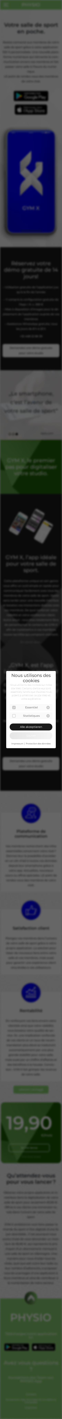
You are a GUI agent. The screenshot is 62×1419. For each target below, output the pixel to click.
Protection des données (38, 744)
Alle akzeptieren (31, 727)
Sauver (31, 735)
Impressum (17, 744)
